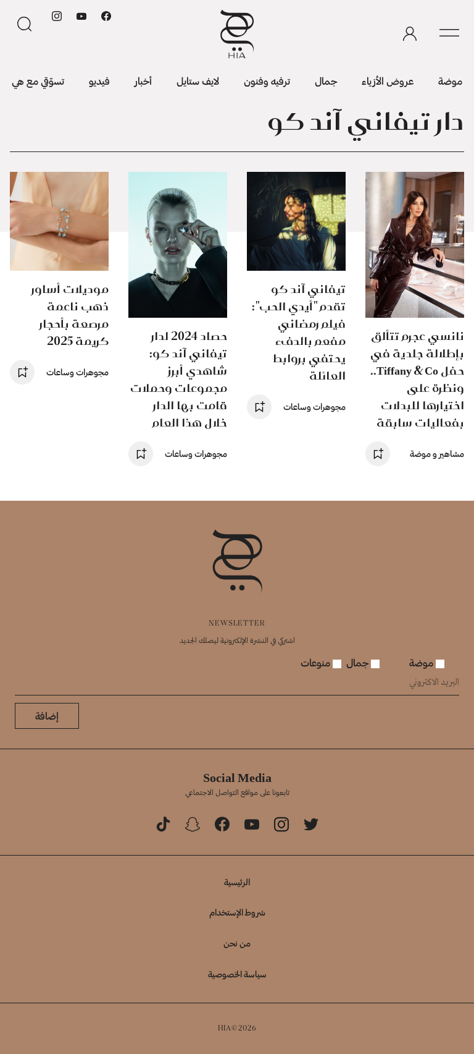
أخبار (143, 81)
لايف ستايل (198, 81)
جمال (326, 81)
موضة (450, 81)
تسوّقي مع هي (38, 81)
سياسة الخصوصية (237, 974)
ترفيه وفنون (267, 81)
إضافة (47, 715)
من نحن (237, 943)
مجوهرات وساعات (314, 406)
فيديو (99, 81)
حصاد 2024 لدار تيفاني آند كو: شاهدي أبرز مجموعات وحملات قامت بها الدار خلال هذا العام (178, 379)
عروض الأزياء (388, 81)
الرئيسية (237, 882)
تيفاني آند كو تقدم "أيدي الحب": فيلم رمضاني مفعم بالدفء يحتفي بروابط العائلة (299, 332)
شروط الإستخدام (237, 912)
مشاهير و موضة (437, 453)
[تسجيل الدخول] (410, 34)
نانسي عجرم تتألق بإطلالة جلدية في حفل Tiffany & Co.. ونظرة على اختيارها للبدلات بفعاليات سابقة (417, 379)
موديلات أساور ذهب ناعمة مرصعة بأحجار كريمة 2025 (70, 315)
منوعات (317, 662)
